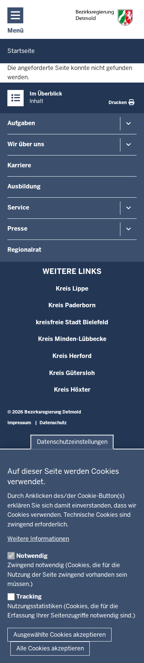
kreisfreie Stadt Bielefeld (72, 322)
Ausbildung (24, 186)
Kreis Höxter (72, 390)
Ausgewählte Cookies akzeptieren (59, 635)
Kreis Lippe (72, 288)
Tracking (29, 596)
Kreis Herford (72, 356)
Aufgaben (21, 123)
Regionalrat (24, 250)
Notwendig (32, 556)
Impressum (19, 423)
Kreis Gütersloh (72, 373)
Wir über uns (25, 144)
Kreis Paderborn (72, 305)
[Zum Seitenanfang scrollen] (129, 649)
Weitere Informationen (38, 539)
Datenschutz (53, 423)
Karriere (19, 165)
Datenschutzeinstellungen (72, 442)
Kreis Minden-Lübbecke (72, 339)
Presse (17, 228)
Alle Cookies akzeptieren (50, 648)
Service (18, 207)
